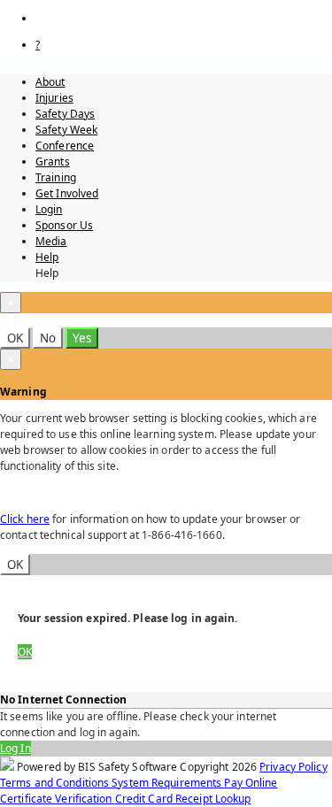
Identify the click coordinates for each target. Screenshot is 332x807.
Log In (15, 748)
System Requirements (168, 782)
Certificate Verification (57, 798)
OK (15, 338)
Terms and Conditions (56, 782)
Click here (25, 518)
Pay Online (250, 782)
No (48, 338)
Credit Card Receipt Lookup (183, 798)
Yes (82, 338)
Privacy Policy (293, 766)
